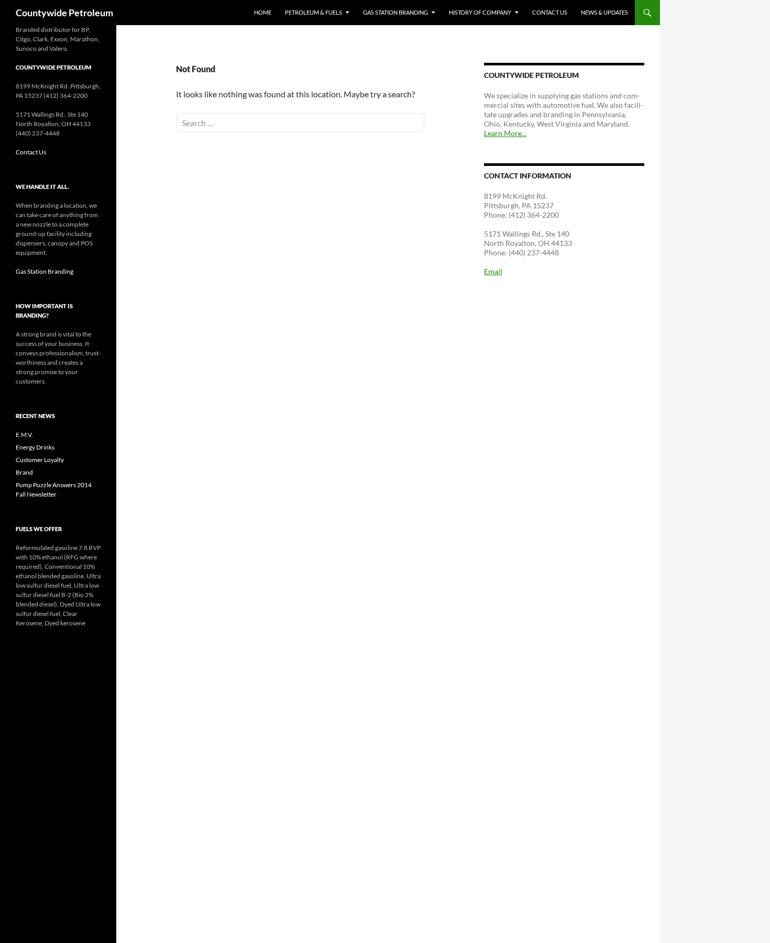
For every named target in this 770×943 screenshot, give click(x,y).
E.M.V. (24, 435)
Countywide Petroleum (64, 12)
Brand (24, 472)
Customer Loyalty (40, 460)
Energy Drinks (35, 447)
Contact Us (549, 12)
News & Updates (604, 12)
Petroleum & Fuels (313, 12)
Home (262, 12)
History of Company (480, 12)
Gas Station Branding (395, 12)
